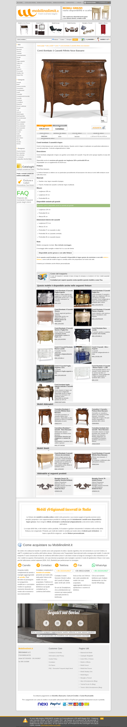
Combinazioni (20, 90)
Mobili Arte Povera (86, 668)
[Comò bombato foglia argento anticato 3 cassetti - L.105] (45, 401)
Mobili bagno (20, 114)
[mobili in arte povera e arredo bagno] (38, 20)
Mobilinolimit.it (26, 648)
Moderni (19, 69)
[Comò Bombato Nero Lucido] (82, 344)
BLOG (79, 2)
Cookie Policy (53, 659)
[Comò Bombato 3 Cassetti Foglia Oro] (82, 307)
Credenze (19, 100)
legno (59, 136)
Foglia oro (19, 63)
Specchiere (20, 138)
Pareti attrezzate (21, 118)
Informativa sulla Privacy (56, 656)
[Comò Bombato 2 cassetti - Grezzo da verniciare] (45, 469)
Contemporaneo (21, 55)
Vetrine (19, 144)
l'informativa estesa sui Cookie (50, 725)
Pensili (18, 120)
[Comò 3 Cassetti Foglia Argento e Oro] (45, 382)
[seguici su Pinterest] (69, 623)
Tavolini (19, 142)
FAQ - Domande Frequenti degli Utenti (61, 668)
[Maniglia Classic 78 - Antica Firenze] (82, 494)
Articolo (56, 39)
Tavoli (18, 140)
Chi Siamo (52, 665)
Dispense (19, 104)
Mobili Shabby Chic (86, 671)
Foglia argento (21, 61)
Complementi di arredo (23, 96)
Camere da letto (21, 86)
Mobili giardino (21, 116)
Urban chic (20, 75)
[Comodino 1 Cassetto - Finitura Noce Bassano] (82, 425)
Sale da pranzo (21, 128)
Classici (19, 51)
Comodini (19, 94)
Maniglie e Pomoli (86, 678)
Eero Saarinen (21, 153)
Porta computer (21, 122)
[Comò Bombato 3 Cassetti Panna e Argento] (82, 325)
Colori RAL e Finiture (86, 659)
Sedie (18, 134)
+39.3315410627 (63, 571)
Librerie (19, 112)
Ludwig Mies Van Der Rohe (24, 159)
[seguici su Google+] (81, 623)
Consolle (19, 98)
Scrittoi (19, 132)
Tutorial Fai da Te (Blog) (88, 684)
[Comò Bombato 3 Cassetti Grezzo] (45, 325)
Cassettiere (20, 88)
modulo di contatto (43, 572)
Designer (69, 39)
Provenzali (20, 71)
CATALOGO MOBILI (30, 2)
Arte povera (20, 47)
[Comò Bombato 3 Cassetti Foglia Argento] (45, 307)
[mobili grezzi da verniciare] (86, 20)
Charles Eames (21, 151)
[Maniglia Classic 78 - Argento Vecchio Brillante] (45, 494)
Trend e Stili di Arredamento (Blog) (91, 687)
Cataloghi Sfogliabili (86, 656)
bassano (77, 136)
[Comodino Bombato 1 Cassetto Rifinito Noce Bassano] (45, 425)
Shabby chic (20, 73)
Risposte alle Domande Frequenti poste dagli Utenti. (25, 200)
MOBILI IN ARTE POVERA (44, 2)
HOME (21, 2)
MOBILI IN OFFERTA (58, 2)
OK (102, 718)
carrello (22, 577)
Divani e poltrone (21, 106)
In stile (18, 67)
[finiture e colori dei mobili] (26, 187)
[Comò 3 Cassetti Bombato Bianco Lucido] (45, 363)
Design (19, 57)
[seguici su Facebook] (46, 623)
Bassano (19, 49)
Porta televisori (21, 126)
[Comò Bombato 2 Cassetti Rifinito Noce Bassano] (82, 469)
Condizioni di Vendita (55, 652)
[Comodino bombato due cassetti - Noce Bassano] (82, 444)
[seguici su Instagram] (58, 623)
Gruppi (18, 108)
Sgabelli (19, 136)
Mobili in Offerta (85, 662)
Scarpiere (19, 130)
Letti (18, 110)
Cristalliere (20, 102)
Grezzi (18, 65)
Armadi (19, 82)
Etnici (18, 59)
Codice (62, 39)
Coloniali (19, 53)
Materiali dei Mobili (86, 652)
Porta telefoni (20, 124)
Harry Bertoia (20, 155)
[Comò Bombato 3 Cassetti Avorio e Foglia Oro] (45, 344)
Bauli (18, 84)
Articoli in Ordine (90, 2)
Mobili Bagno (84, 675)
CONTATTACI (70, 2)
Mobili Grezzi (84, 665)
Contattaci (59, 129)
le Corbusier (20, 157)
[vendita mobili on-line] (26, 171)
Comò (18, 92)
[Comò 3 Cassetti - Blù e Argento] (82, 363)
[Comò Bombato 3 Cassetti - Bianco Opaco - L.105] (82, 382)
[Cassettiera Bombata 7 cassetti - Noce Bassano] (45, 444)
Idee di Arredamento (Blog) (88, 681)
